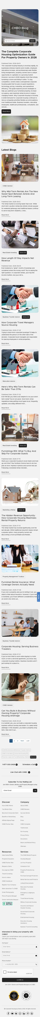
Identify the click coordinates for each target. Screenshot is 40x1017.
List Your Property (26, 862)
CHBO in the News (7, 753)
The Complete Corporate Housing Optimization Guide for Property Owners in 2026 (19, 54)
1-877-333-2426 (9, 764)
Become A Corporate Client (10, 813)
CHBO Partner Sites (7, 824)
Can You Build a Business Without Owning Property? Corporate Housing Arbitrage (18, 713)
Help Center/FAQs (7, 855)
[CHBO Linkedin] (23, 1013)
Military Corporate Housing (29, 902)
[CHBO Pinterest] (27, 1013)
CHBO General (7, 186)
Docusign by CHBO (7, 870)
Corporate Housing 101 (21, 753)
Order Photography (8, 892)
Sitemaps (23, 846)
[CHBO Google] (31, 1013)
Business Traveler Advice (11, 317)
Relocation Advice (9, 381)
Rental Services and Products (29, 879)
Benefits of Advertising (8, 816)
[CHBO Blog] (16, 1013)
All (3, 750)
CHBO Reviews (25, 809)
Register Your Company (9, 884)
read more (6, 111)
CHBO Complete (25, 824)
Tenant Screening (7, 873)
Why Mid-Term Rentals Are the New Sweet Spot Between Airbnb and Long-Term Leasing (20, 193)
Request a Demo (7, 866)
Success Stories (25, 813)
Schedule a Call (29, 764)
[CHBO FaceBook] (8, 1013)
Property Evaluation (8, 859)
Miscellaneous (9, 750)
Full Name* (5, 943)
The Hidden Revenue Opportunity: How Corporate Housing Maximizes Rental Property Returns (19, 517)
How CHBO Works (7, 805)
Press (22, 820)
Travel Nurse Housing (27, 898)
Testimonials (24, 827)
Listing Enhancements (27, 883)
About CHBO (24, 805)
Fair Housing (24, 831)
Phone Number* (6, 960)
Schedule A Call (25, 866)
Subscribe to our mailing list (20, 782)
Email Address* (6, 952)
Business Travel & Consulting (29, 926)
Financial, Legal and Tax (9, 757)
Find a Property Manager (9, 896)
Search (32, 41)
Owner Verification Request (10, 899)
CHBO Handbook (7, 881)
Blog (22, 816)
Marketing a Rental (9, 510)
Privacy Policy (25, 835)
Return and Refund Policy (28, 842)
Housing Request (26, 859)
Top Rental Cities (7, 809)
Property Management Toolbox (13, 576)
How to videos (6, 877)
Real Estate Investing (10, 252)
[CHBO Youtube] (12, 1013)
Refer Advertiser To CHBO (10, 888)
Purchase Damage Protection (29, 875)
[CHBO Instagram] (20, 1013)
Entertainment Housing (27, 917)
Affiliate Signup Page (8, 820)
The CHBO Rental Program (28, 855)
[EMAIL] (35, 790)
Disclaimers (24, 839)
